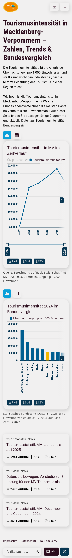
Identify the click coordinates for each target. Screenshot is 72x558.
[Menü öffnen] (64, 7)
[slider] (7, 244)
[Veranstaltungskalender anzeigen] (54, 7)
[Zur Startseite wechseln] (10, 7)
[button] (37, 551)
